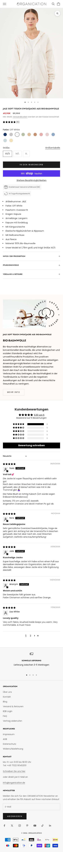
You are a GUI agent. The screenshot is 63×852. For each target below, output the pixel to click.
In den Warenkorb (31, 164)
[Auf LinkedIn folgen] (50, 825)
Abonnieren (14, 816)
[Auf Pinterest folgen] (27, 825)
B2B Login (7, 711)
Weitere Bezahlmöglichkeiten (31, 180)
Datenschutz (9, 743)
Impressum (9, 734)
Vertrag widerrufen (12, 720)
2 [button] (30, 635)
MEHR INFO (13, 392)
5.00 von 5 (39, 415)
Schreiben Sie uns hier (14, 771)
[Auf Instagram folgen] (19, 825)
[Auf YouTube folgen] (34, 825)
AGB (5, 739)
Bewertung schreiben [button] (31, 445)
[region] (31, 661)
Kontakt (7, 696)
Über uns (7, 692)
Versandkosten (20, 116)
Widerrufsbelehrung (13, 748)
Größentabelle (52, 147)
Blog (5, 701)
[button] (9, 122)
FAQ (5, 716)
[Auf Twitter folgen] (12, 825)
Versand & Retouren (13, 706)
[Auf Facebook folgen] (4, 825)
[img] (9, 464)
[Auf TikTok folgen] (42, 825)
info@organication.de (14, 782)
